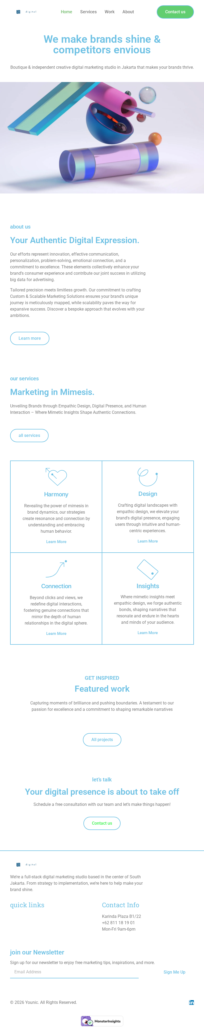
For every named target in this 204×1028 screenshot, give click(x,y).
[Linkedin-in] (191, 1002)
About (128, 11)
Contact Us (20, 937)
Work (109, 11)
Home (66, 11)
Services (88, 11)
